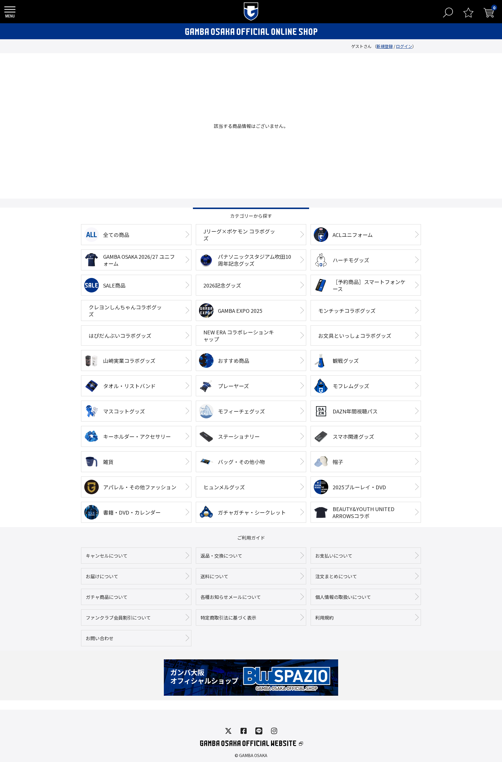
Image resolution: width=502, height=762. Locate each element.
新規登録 (384, 46)
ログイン (404, 46)
